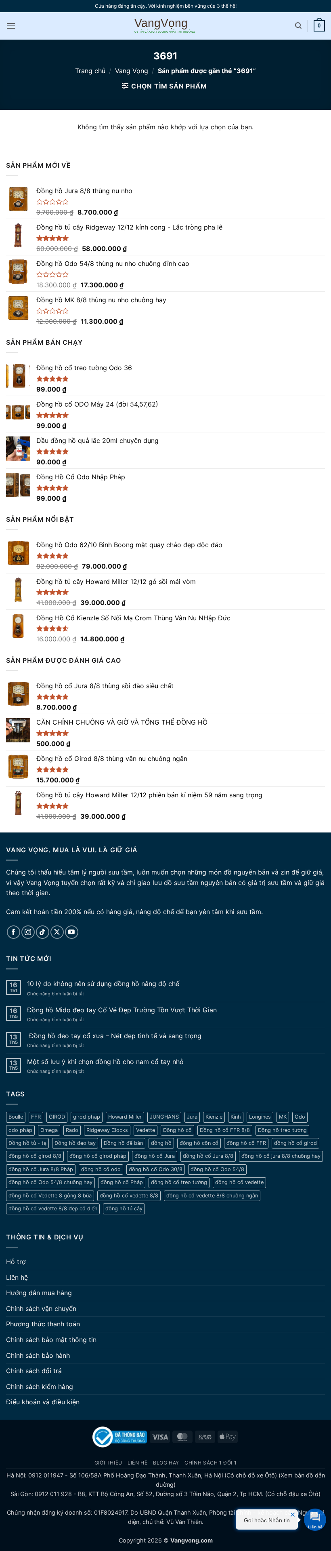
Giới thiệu (108, 1463)
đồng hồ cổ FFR (246, 1143)
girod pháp (86, 1117)
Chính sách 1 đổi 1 (210, 1463)
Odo (300, 1117)
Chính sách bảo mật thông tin (51, 1340)
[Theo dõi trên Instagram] (28, 932)
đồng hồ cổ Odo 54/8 (217, 1169)
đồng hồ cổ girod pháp (97, 1156)
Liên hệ (17, 1277)
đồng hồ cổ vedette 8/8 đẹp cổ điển (52, 1208)
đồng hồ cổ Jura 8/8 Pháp (40, 1169)
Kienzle (213, 1117)
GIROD (57, 1117)
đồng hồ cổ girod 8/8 (34, 1156)
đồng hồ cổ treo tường (179, 1182)
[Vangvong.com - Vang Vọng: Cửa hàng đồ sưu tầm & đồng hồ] (165, 26)
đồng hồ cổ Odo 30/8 (155, 1169)
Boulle (15, 1117)
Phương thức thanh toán (43, 1324)
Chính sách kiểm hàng (39, 1386)
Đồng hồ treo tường (282, 1130)
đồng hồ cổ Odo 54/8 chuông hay (50, 1182)
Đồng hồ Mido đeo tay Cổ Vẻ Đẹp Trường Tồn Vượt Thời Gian (122, 1010)
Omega (49, 1130)
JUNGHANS (164, 1117)
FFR (36, 1117)
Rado (72, 1130)
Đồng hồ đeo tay (75, 1143)
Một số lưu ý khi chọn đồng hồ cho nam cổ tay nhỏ (105, 1062)
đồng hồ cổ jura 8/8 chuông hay (281, 1156)
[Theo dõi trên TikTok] (42, 932)
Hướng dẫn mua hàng (39, 1293)
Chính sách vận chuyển (41, 1308)
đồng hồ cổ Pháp (122, 1182)
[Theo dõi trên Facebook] (13, 932)
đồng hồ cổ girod (295, 1143)
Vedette (145, 1130)
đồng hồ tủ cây (123, 1208)
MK (283, 1117)
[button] (11, 26)
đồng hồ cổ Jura (154, 1156)
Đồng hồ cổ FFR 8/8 (225, 1130)
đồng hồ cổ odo (101, 1169)
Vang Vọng (131, 71)
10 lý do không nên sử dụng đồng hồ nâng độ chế (103, 984)
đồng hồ (161, 1143)
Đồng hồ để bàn (123, 1143)
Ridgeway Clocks (107, 1130)
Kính (235, 1117)
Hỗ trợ (16, 1262)
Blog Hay (166, 1463)
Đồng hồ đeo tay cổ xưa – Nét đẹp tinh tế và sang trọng (114, 1036)
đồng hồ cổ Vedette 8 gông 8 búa (50, 1196)
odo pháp (20, 1130)
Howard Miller (125, 1117)
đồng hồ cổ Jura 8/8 (208, 1156)
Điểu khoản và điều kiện (43, 1402)
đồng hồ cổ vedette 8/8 (129, 1196)
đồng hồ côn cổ (199, 1143)
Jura (192, 1117)
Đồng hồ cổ (177, 1130)
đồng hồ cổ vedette (239, 1182)
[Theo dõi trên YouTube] (71, 932)
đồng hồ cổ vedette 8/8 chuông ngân (212, 1196)
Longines (260, 1117)
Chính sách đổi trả (34, 1371)
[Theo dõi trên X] (57, 932)
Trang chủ (90, 71)
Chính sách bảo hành (38, 1355)
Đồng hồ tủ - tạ (27, 1143)
